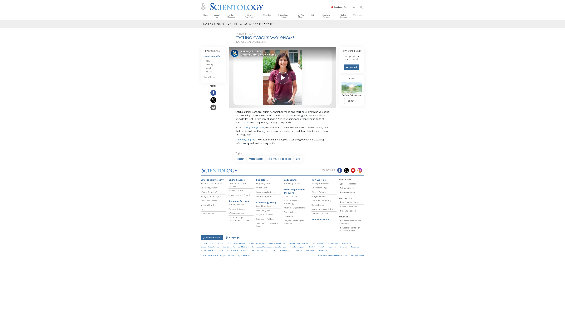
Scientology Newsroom (298, 243)
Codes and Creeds (209, 200)
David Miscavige (318, 243)
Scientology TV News (265, 219)
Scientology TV (340, 7)
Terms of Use (347, 255)
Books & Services (326, 16)
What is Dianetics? (209, 192)
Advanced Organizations (294, 207)
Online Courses (343, 16)
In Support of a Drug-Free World (233, 250)
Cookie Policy (335, 255)
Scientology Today (283, 16)
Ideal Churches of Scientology (291, 202)
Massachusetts (256, 158)
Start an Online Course (210, 247)
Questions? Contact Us (352, 202)
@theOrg (209, 64)
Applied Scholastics (208, 250)
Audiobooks (261, 187)
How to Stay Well (209, 77)
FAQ (312, 15)
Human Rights (317, 205)
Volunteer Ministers (320, 213)
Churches (267, 15)
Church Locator (290, 196)
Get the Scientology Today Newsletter (349, 229)
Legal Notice (359, 255)
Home (205, 15)
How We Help (300, 16)
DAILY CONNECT (213, 50)
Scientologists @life (211, 56)
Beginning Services (239, 201)
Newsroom (358, 14)
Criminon (343, 247)
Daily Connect (291, 179)
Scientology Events (264, 210)
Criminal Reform (318, 192)
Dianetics (220, 243)
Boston (240, 158)
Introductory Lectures (265, 192)
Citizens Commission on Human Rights (311, 250)
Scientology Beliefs (209, 187)
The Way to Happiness (252, 127)
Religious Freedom (264, 214)
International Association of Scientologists (269, 247)
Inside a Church (208, 205)
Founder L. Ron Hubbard (211, 183)
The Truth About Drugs (321, 200)
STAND (312, 247)
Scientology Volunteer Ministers (236, 247)
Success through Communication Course (239, 219)
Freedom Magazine (297, 247)
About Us (217, 16)
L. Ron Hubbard (231, 16)
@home (209, 71)
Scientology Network (236, 243)
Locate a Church (349, 210)
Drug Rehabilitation (319, 196)
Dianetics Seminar (236, 204)
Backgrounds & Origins (211, 196)
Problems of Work (237, 190)
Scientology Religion (257, 243)
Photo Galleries (349, 188)
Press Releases (349, 183)
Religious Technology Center (340, 243)
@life (298, 158)
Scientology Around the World (294, 191)
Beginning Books (263, 183)
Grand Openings (263, 206)
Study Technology (319, 187)
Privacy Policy (323, 255)
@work (208, 68)
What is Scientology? (250, 16)
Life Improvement (236, 213)
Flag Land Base (290, 212)
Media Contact (348, 192)
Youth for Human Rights (282, 250)
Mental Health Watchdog (322, 209)
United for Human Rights (259, 250)
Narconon (355, 247)
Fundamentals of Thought (240, 195)
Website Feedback (350, 206)
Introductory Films (264, 196)
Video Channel (207, 213)
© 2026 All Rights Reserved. (226, 255)
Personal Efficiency (237, 209)
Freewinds (288, 216)
